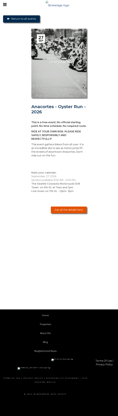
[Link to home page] (59, 4)
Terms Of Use (103, 360)
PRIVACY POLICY (33, 378)
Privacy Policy (104, 364)
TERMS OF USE (12, 378)
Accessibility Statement (62, 378)
